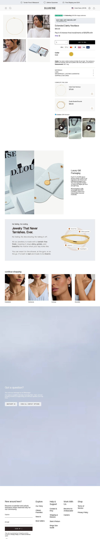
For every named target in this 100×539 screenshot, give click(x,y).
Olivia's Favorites (39, 511)
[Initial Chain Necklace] (61, 90)
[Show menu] (6, 8)
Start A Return (55, 521)
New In (38, 517)
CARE (56, 72)
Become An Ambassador (68, 510)
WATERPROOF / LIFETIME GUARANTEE (67, 74)
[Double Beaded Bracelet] (61, 104)
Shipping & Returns (54, 516)
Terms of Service (25, 534)
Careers (67, 515)
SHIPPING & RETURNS (62, 75)
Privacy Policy (14, 534)
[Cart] (94, 8)
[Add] (92, 93)
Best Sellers (40, 521)
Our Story (39, 506)
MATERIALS (58, 70)
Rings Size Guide (54, 527)
